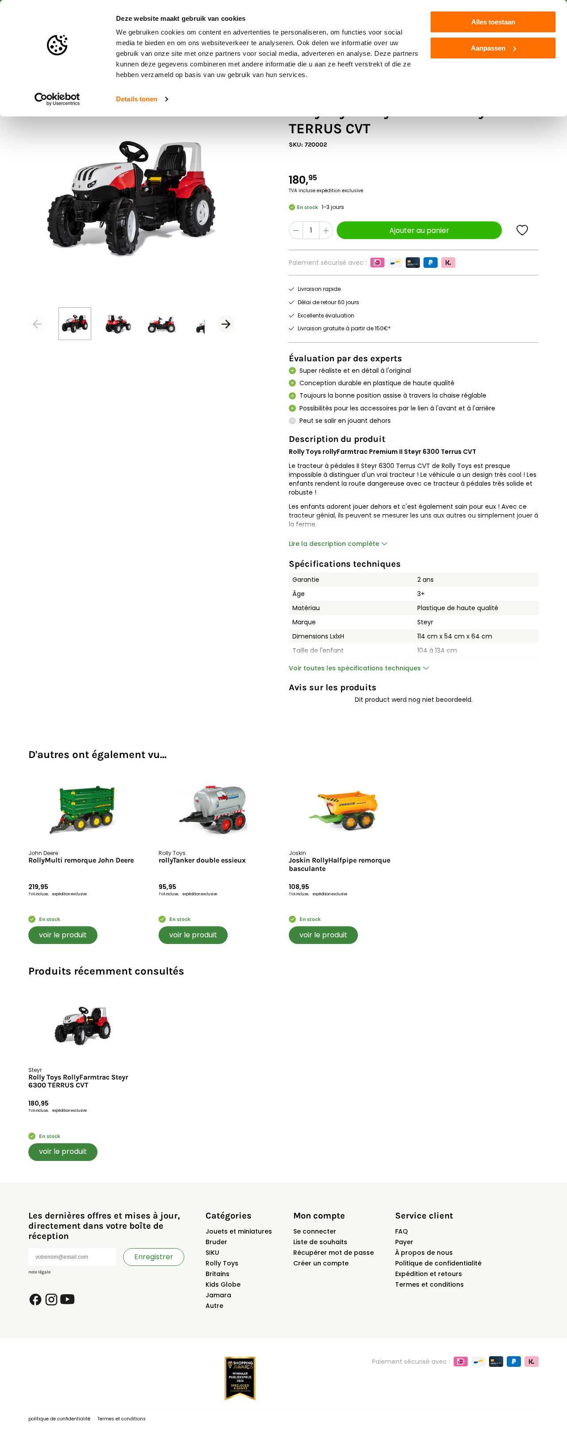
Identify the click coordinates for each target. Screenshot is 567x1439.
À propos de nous (424, 1252)
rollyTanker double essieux (202, 860)
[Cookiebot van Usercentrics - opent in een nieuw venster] (57, 99)
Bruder (216, 1242)
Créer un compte (321, 1263)
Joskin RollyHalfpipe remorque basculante (339, 864)
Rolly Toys (222, 1263)
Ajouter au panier (419, 230)
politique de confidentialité (59, 1419)
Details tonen (136, 99)
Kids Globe (223, 1284)
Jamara (218, 1295)
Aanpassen (488, 48)
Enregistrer (153, 1257)
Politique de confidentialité (438, 1263)
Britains (217, 1273)
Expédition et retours (428, 1273)
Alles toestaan (493, 22)
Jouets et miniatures (239, 1231)
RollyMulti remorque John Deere (81, 860)
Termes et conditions (429, 1284)
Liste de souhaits (320, 1242)
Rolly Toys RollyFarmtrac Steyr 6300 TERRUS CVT (78, 1081)
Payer (404, 1242)
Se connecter (314, 1231)
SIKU (212, 1252)
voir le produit (63, 935)
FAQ (401, 1231)
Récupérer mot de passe (333, 1252)
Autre (214, 1305)
